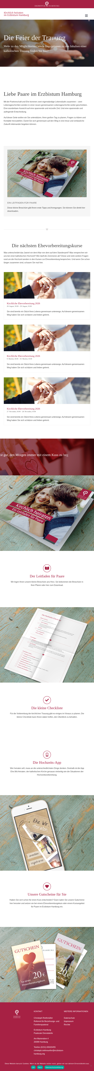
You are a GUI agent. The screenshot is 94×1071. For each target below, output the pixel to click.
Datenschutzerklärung (54, 1067)
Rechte (67, 1025)
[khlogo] (16, 12)
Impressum (68, 1021)
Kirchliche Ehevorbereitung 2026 (23, 303)
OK (33, 1067)
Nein (40, 1067)
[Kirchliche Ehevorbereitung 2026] (47, 285)
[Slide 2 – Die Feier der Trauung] (47, 43)
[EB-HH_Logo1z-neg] (47, 3)
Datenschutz (69, 1018)
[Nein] (91, 1066)
